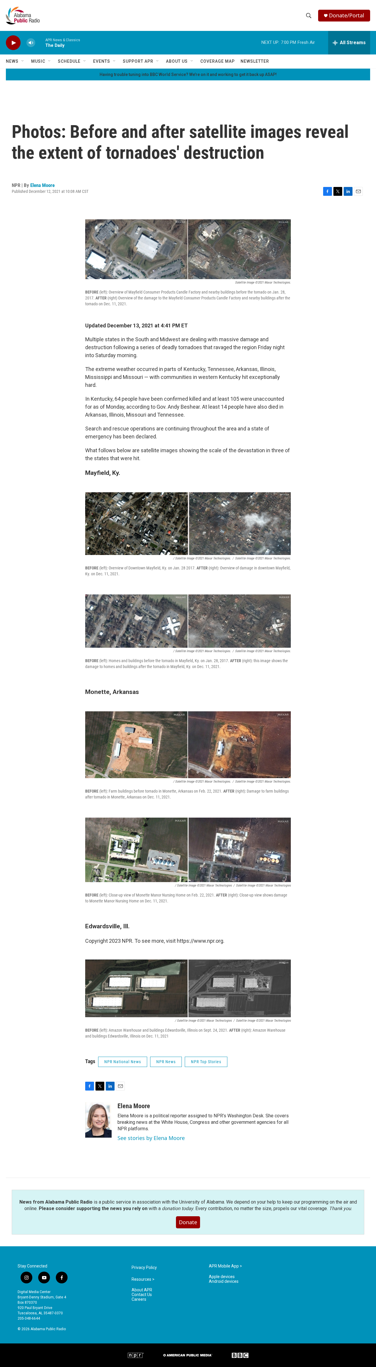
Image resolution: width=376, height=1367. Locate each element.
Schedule (69, 61)
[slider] (40, 42)
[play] (13, 42)
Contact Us (142, 1295)
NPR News (166, 1061)
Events (101, 61)
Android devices (224, 1281)
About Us (177, 61)
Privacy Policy (144, 1267)
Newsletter (255, 61)
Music (38, 61)
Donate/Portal (346, 15)
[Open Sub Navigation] (23, 61)
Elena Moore (42, 185)
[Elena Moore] (98, 1120)
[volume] (31, 42)
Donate (188, 1222)
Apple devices (222, 1277)
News (12, 61)
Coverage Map (217, 61)
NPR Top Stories (206, 1061)
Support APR (138, 61)
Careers (139, 1299)
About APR (142, 1290)
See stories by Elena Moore (151, 1137)
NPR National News (122, 1061)
